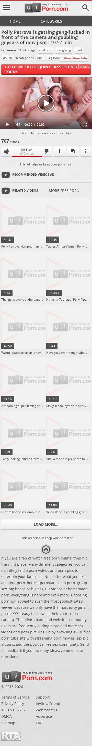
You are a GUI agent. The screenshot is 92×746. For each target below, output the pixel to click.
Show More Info (75, 58)
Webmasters (46, 710)
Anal (40, 58)
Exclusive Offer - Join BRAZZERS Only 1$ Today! (44, 69)
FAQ (39, 722)
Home (15, 21)
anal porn (45, 50)
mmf (78, 50)
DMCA (6, 716)
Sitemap (8, 722)
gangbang (64, 50)
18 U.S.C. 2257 (13, 710)
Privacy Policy (12, 703)
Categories (51, 21)
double (8, 58)
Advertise (44, 716)
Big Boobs (55, 58)
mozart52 (14, 50)
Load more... (46, 524)
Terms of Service (15, 697)
